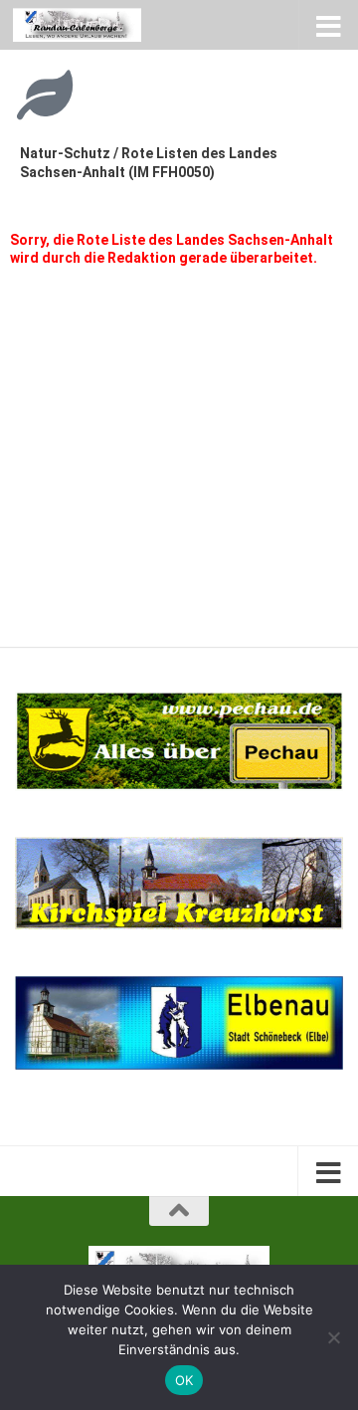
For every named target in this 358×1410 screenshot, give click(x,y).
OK (184, 1380)
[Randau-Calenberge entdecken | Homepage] (98, 25)
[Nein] (333, 1337)
